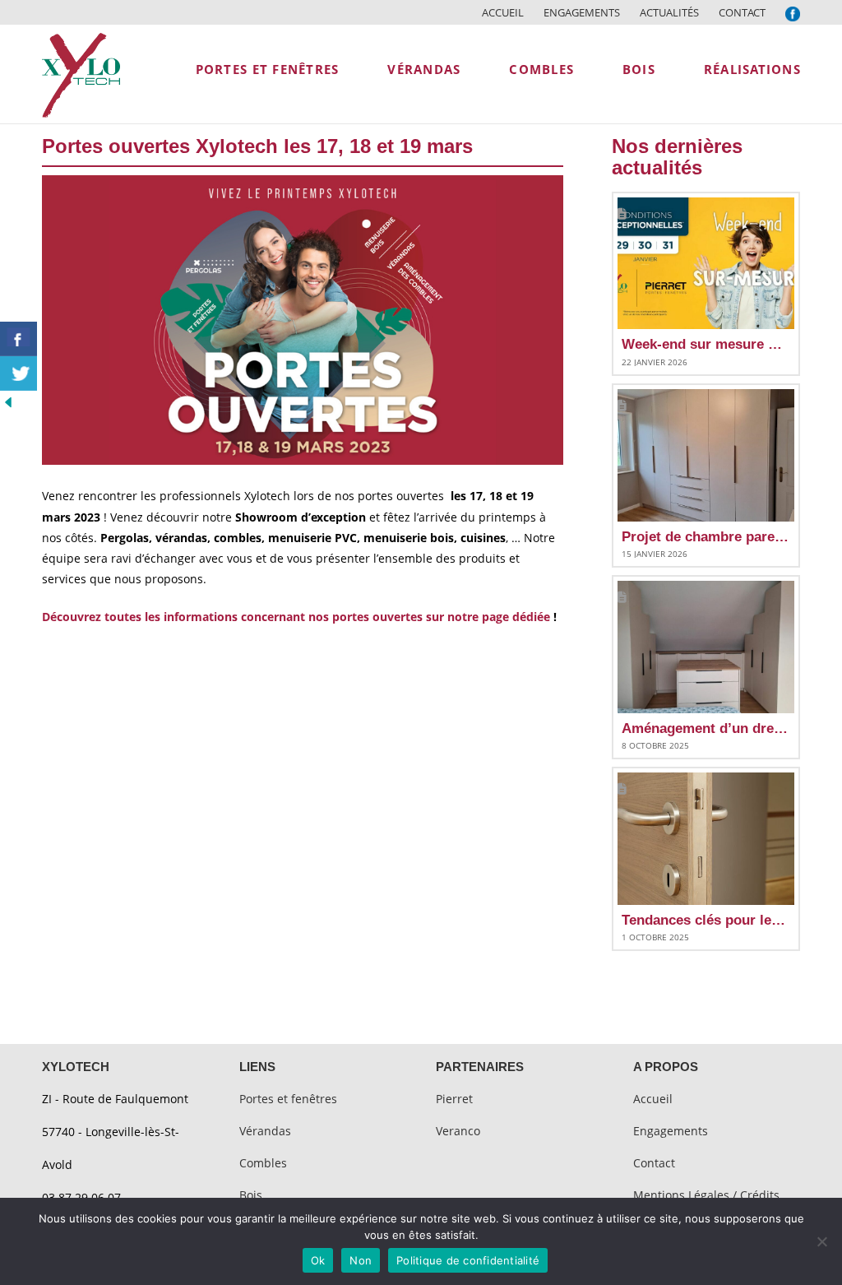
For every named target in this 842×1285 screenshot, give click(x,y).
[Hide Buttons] (8, 401)
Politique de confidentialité (467, 1260)
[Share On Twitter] (18, 373)
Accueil (503, 12)
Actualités (669, 12)
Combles (263, 1163)
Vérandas (265, 1131)
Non (360, 1260)
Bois (250, 1195)
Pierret (454, 1098)
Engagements (582, 12)
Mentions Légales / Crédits (706, 1195)
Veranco (458, 1131)
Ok (318, 1260)
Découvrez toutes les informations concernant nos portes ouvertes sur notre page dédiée (296, 616)
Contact (742, 12)
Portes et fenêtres (288, 1098)
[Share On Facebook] (18, 339)
